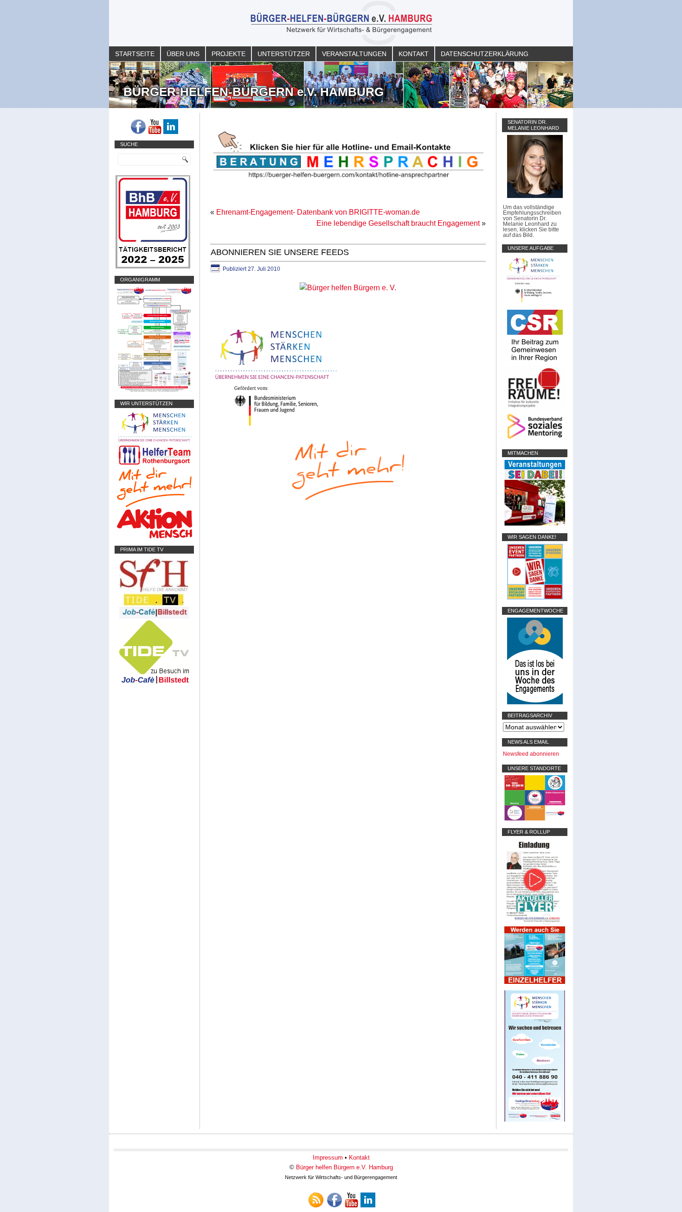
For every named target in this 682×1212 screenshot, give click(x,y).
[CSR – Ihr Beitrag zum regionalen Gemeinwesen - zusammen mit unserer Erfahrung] (535, 363)
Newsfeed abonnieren (531, 754)
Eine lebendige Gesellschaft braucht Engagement (398, 223)
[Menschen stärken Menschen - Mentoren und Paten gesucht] (276, 426)
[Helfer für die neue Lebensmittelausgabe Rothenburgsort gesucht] (154, 464)
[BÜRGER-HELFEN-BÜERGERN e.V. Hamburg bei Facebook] (138, 126)
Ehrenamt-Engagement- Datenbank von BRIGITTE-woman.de (318, 212)
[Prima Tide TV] (154, 616)
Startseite (134, 53)
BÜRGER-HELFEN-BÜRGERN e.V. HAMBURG (253, 92)
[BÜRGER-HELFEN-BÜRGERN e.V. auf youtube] (154, 126)
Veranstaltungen (354, 53)
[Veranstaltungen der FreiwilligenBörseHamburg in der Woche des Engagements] (535, 702)
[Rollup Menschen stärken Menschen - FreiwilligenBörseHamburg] (534, 1119)
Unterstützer (283, 53)
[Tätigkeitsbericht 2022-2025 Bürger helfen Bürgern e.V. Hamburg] (153, 266)
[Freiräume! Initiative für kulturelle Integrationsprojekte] (534, 408)
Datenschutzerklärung (484, 53)
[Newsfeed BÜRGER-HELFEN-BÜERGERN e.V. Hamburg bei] (316, 1200)
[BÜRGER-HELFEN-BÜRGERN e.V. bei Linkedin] (170, 126)
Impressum (328, 1157)
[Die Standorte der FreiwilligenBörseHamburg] (534, 819)
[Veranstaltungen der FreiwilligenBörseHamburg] (534, 524)
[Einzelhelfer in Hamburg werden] (534, 982)
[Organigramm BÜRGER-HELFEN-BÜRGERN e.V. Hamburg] (154, 390)
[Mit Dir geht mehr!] (154, 505)
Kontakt (414, 53)
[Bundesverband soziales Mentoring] (534, 440)
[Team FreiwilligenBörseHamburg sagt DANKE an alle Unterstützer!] (535, 597)
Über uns (183, 53)
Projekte (228, 53)
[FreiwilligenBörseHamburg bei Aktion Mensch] (154, 536)
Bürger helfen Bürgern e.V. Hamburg (344, 1167)
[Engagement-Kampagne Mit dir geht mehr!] (348, 469)
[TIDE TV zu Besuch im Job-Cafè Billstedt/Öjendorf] (154, 683)
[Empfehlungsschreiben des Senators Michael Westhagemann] (535, 196)
